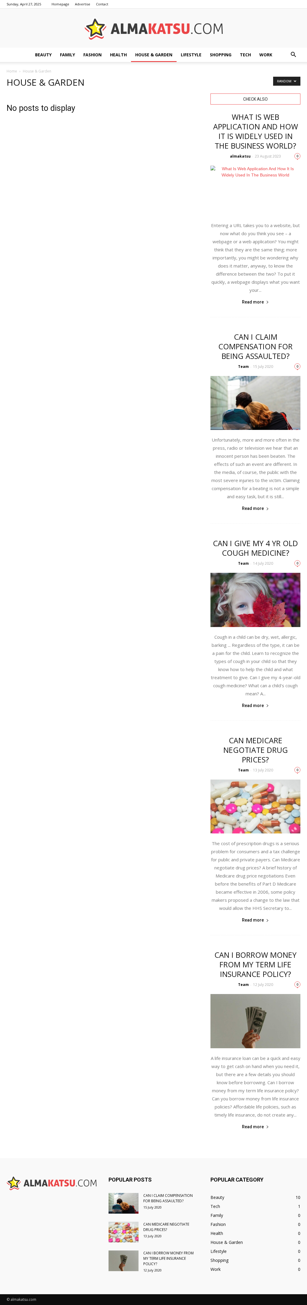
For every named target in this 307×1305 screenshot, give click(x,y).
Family (67, 55)
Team (243, 366)
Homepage (60, 4)
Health (118, 55)
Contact (102, 4)
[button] (293, 55)
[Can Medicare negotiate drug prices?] (255, 806)
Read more (253, 302)
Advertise (82, 4)
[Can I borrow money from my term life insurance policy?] (255, 1021)
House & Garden (153, 55)
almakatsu (240, 156)
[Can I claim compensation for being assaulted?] (255, 403)
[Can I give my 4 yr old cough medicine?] (255, 600)
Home (12, 71)
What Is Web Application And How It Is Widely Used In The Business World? (255, 131)
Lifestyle (191, 55)
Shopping (220, 55)
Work (265, 55)
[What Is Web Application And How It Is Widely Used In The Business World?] (255, 190)
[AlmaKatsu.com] (153, 28)
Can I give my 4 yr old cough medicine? (255, 548)
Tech (245, 55)
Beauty (43, 55)
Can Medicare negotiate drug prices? (255, 750)
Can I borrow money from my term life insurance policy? (255, 964)
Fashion (92, 55)
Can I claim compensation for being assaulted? (255, 346)
